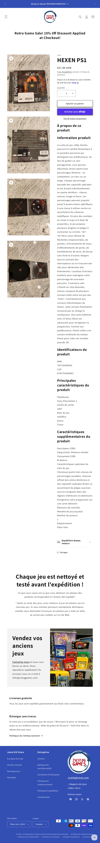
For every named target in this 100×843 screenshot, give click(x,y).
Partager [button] (64, 552)
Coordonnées (44, 797)
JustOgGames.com (78, 777)
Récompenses (13, 771)
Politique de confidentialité (28, 837)
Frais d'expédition (64, 72)
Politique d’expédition (71, 837)
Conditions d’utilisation (51, 837)
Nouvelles (11, 777)
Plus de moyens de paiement (75, 118)
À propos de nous (15, 758)
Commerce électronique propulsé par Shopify (51, 834)
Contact (41, 758)
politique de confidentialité (44, 767)
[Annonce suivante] (95, 4)
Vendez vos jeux (14, 765)
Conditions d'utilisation (49, 774)
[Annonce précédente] (5, 4)
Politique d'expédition (48, 790)
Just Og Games (27, 834)
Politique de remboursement (24, 735)
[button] (6, 17)
